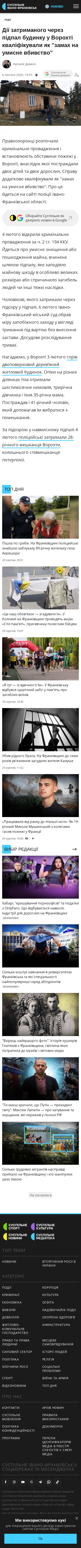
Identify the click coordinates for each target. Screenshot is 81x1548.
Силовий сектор (17, 1352)
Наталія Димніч (24, 64)
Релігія (48, 1359)
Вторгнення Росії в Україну (59, 1263)
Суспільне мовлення (11, 1417)
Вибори (9, 1310)
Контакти (11, 1408)
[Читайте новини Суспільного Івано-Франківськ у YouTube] (22, 1482)
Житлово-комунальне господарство (15, 1329)
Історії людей (54, 1352)
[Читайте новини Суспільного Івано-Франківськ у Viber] (31, 1482)
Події (8, 19)
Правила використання (55, 1417)
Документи (52, 1426)
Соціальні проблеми (51, 1369)
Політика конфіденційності (18, 1428)
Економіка (12, 1302)
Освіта (48, 1302)
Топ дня (49, 1386)
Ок (40, 1538)
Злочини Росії (15, 1367)
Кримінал (10, 1295)
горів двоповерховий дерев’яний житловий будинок (39, 364)
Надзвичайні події (59, 1310)
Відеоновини (14, 1386)
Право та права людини (16, 1342)
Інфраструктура (56, 1325)
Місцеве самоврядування (57, 1342)
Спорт (7, 1378)
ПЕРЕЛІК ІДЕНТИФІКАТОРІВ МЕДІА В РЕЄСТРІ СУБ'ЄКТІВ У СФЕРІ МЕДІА (57, 1446)
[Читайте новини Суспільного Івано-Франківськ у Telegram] (40, 1482)
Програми (11, 1438)
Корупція (50, 1287)
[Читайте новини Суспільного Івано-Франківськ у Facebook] (5, 1482)
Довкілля (10, 1317)
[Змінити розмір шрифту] (77, 75)
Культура (50, 1295)
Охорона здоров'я (58, 1317)
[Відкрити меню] (77, 6)
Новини (9, 1261)
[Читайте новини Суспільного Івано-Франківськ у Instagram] (14, 1482)
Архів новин (53, 1408)
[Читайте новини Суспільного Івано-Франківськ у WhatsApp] (48, 1482)
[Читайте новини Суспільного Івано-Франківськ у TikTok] (57, 1482)
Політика (10, 1359)
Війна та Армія (55, 1378)
